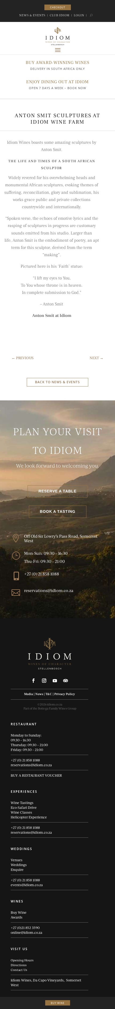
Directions (18, 965)
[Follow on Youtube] (55, 680)
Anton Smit (23, 240)
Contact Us (19, 970)
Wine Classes (21, 812)
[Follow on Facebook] (33, 680)
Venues (16, 860)
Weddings (19, 864)
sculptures (53, 185)
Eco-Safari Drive (24, 807)
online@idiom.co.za (26, 932)
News (39, 694)
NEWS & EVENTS (32, 15)
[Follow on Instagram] (44, 680)
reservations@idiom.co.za (31, 765)
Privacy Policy (64, 694)
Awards (16, 917)
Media (28, 694)
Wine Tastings (22, 802)
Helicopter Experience (29, 817)
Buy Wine (18, 912)
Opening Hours (22, 960)
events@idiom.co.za (27, 884)
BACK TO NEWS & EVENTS (57, 382)
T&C (48, 694)
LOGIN (79, 15)
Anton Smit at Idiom (51, 315)
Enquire (17, 869)
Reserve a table (57, 491)
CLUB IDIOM (60, 15)
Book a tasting (57, 511)
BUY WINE (57, 1003)
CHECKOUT (57, 7)
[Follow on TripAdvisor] (65, 680)
